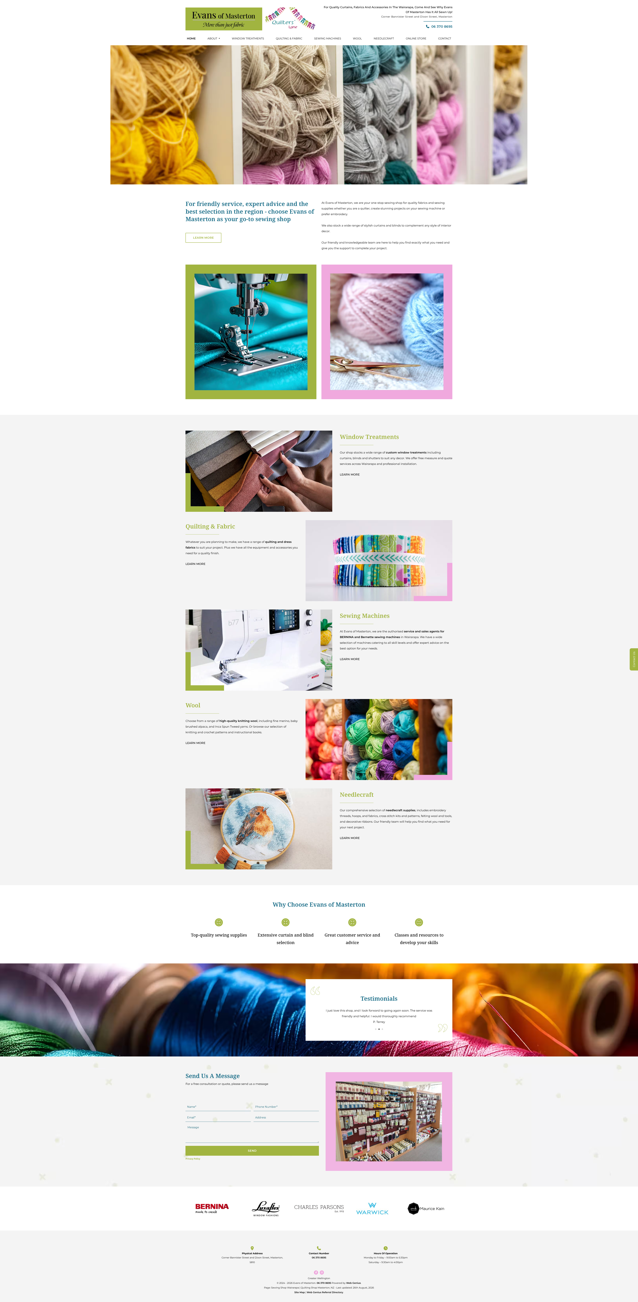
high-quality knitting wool (238, 721)
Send (252, 1150)
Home (191, 38)
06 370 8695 (441, 27)
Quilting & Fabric (289, 38)
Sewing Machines (327, 38)
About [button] (212, 38)
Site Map (299, 1292)
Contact (444, 38)
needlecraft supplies (400, 810)
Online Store (416, 38)
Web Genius (353, 1282)
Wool (357, 38)
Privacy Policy (192, 1158)
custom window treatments (406, 452)
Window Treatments (248, 38)
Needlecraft (384, 38)
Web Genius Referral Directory (325, 1292)
